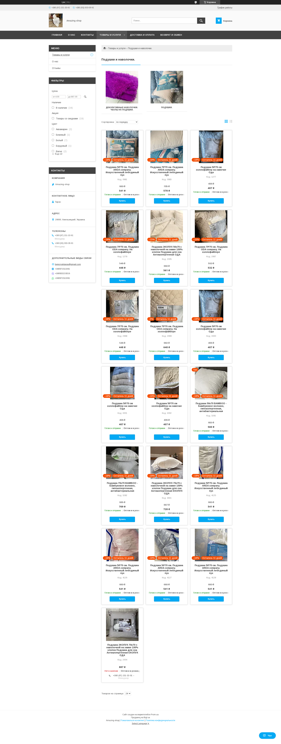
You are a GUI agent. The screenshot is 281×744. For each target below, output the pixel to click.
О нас (71, 35)
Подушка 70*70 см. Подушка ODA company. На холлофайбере (122, 249)
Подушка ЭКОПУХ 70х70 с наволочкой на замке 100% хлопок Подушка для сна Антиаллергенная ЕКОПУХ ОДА (167, 488)
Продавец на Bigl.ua (140, 717)
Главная (57, 35)
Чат (270, 735)
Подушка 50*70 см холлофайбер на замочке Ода (211, 170)
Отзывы (56, 68)
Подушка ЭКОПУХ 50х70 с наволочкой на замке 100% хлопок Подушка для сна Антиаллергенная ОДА (167, 251)
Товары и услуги (110, 35)
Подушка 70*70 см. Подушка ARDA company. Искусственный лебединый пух (166, 171)
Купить (122, 201)
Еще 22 (58, 154)
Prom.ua (155, 714)
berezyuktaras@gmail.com (68, 264)
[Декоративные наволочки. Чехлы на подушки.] (121, 87)
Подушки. (166, 107)
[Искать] (201, 21)
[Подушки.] (167, 87)
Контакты (87, 35)
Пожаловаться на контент (132, 720)
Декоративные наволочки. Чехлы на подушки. (122, 108)
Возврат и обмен (171, 35)
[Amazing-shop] (56, 26)
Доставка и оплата (142, 35)
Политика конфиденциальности (160, 720)
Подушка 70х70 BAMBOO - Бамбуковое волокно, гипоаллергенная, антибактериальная (122, 487)
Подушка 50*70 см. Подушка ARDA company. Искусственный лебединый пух (122, 171)
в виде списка (230, 122)
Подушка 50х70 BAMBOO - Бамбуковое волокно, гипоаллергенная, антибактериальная (211, 407)
